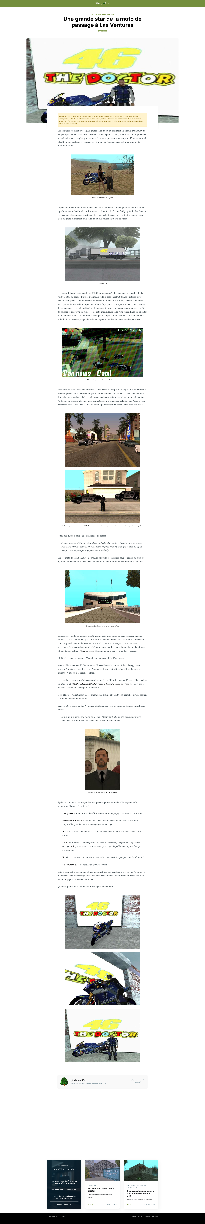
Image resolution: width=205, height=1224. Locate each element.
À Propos (155, 1216)
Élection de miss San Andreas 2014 (64, 1190)
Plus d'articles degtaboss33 (138, 1081)
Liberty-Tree (51, 1216)
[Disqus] (102, 1129)
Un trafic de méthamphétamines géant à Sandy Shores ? (64, 1197)
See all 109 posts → (64, 1204)
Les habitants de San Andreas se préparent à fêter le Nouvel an (64, 1182)
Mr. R (129, 1205)
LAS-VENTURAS (108, 14)
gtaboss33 (102, 31)
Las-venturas (64, 1168)
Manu (90, 1205)
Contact (147, 1216)
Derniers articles (137, 1216)
